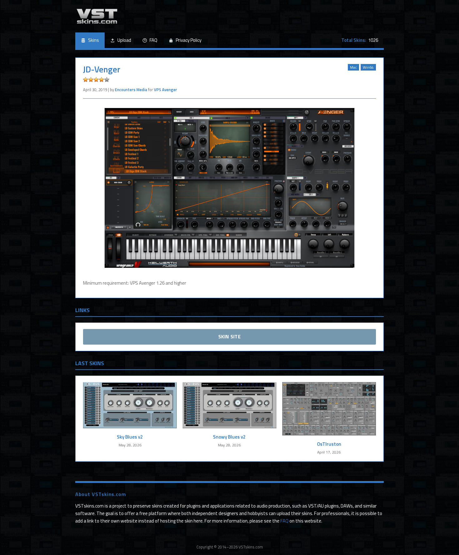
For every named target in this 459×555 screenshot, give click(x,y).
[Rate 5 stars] (106, 79)
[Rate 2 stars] (90, 79)
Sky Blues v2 (130, 436)
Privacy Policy (188, 40)
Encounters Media (131, 89)
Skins (93, 40)
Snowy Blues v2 (229, 436)
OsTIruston (329, 444)
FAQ (153, 40)
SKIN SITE (229, 336)
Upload (124, 40)
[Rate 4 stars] (101, 79)
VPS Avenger (165, 89)
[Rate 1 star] (85, 79)
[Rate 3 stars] (96, 79)
